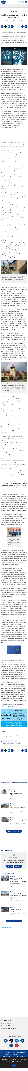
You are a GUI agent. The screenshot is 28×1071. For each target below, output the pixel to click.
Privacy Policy (18, 1054)
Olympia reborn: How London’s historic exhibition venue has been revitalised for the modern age (18, 880)
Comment (11, 789)
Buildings (14, 12)
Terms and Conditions (18, 1052)
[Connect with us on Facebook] (6, 1041)
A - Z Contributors (8, 1026)
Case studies (13, 741)
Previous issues (7, 1020)
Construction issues (8, 743)
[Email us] (22, 1041)
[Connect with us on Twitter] (11, 1041)
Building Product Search (9, 1028)
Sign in (7, 23)
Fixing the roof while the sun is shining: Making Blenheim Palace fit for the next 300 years (18, 896)
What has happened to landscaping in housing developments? (15, 793)
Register (17, 866)
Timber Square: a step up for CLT (18, 820)
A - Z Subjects (7, 1023)
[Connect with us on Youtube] (17, 1045)
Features (12, 804)
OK (14, 1065)
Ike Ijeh (10, 21)
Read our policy (16, 1061)
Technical (17, 743)
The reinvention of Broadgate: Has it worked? (18, 910)
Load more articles (14, 831)
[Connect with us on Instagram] (11, 1045)
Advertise (22, 1056)
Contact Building (6, 1056)
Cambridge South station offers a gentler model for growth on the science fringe (18, 807)
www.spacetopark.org (7, 706)
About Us (15, 1056)
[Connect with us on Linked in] (17, 1041)
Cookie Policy (8, 1054)
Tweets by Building (6, 927)
